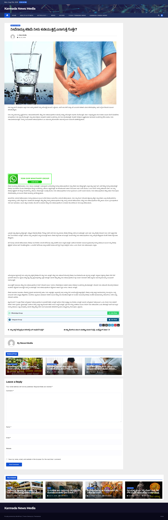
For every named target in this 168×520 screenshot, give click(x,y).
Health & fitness (26, 15)
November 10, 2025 (95, 495)
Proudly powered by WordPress (13, 516)
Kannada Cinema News (98, 15)
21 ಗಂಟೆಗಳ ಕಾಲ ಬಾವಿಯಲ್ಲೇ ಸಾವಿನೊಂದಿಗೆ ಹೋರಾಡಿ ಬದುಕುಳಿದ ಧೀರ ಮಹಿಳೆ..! (63, 491)
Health (89, 364)
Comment (10, 391)
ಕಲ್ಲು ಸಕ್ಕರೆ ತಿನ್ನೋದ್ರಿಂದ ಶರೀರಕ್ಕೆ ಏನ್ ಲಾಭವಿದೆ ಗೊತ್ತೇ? (27, 330)
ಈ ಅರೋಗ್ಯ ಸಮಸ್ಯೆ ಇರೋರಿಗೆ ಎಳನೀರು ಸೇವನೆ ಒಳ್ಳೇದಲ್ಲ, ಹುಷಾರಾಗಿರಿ (22, 367)
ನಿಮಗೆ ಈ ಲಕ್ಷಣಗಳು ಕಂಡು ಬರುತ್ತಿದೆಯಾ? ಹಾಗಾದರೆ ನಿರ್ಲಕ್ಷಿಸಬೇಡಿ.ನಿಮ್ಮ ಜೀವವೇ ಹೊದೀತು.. (102, 368)
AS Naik (21, 372)
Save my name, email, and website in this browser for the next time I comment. (34, 459)
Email (8, 438)
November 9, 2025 (135, 495)
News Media (23, 35)
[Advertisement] (60, 135)
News (53, 15)
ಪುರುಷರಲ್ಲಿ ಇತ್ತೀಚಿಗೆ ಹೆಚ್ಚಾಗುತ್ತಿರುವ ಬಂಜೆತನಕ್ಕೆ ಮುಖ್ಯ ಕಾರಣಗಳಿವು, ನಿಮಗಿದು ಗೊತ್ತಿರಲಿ (62, 368)
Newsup (29, 516)
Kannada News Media (19, 8)
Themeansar (37, 516)
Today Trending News (77, 15)
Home (14, 15)
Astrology (42, 15)
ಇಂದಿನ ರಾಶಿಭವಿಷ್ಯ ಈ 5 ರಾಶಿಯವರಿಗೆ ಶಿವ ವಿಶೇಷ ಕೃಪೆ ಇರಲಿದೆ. (102, 491)
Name (8, 427)
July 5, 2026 (13, 495)
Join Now (114, 313)
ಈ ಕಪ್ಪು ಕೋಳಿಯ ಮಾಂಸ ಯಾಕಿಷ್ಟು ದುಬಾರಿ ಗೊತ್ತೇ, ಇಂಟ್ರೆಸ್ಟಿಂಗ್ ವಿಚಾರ (86, 330)
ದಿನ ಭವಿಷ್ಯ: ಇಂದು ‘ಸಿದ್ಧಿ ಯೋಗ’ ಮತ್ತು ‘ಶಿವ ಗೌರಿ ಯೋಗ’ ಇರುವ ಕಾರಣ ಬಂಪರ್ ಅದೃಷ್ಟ (143, 491)
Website (8, 448)
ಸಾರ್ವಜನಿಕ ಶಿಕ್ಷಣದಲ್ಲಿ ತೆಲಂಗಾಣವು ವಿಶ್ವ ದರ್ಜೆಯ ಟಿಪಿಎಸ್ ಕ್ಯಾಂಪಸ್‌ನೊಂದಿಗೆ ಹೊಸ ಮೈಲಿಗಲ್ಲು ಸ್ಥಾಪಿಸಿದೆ (23, 492)
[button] (158, 15)
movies (62, 15)
